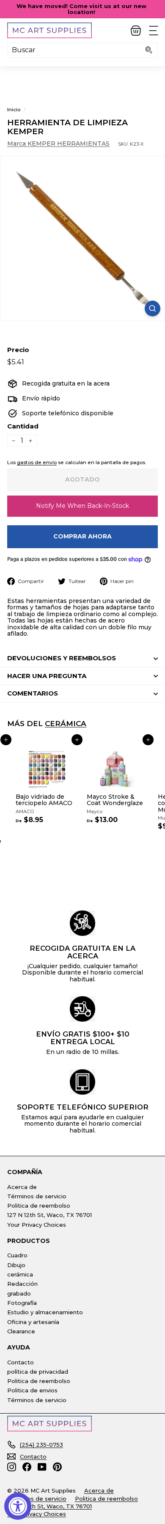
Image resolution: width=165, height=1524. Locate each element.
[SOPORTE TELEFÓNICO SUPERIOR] (82, 1082)
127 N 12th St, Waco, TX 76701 (49, 1214)
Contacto (20, 1362)
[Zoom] (152, 308)
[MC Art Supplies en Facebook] (26, 1466)
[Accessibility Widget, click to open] (17, 1506)
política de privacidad (37, 1371)
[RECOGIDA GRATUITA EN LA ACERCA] (82, 923)
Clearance (21, 1331)
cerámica (65, 723)
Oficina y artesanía (33, 1321)
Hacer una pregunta (46, 676)
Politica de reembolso (38, 1205)
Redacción (22, 1283)
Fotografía (22, 1302)
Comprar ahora (82, 536)
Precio (18, 350)
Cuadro (17, 1255)
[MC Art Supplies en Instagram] (11, 1466)
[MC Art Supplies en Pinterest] (57, 1466)
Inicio (13, 109)
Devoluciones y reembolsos (61, 658)
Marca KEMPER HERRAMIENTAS (58, 143)
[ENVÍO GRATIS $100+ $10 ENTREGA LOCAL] (82, 1009)
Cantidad (22, 426)
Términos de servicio (36, 1196)
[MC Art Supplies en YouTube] (42, 1466)
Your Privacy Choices (36, 1224)
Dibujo (16, 1265)
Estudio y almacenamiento (45, 1312)
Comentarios (32, 693)
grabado (19, 1293)
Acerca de (22, 1186)
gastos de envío (37, 462)
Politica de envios (32, 1390)
